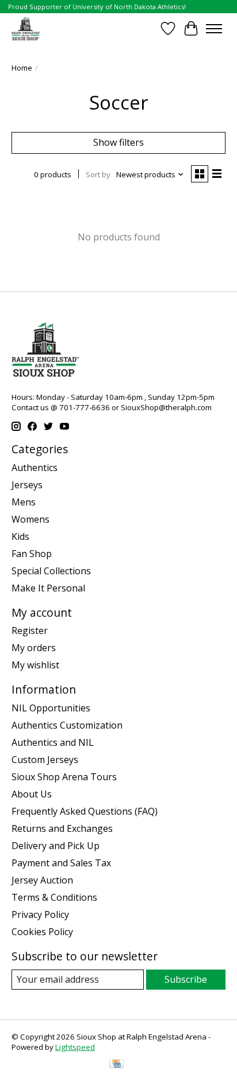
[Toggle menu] (213, 28)
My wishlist (35, 665)
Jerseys (27, 484)
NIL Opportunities (51, 708)
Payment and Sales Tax (61, 863)
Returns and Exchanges (62, 828)
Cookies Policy (42, 931)
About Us (32, 794)
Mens (24, 502)
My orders (34, 647)
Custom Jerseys (45, 759)
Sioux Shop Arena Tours (64, 776)
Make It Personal (48, 588)
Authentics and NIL (53, 742)
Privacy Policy (40, 914)
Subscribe (186, 979)
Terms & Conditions (54, 897)
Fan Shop (32, 553)
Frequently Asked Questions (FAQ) (85, 811)
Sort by (98, 174)
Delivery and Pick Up (56, 845)
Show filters (118, 142)
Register (30, 630)
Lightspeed (75, 1047)
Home (22, 68)
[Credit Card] (116, 1065)
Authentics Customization (67, 725)
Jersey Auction (42, 880)
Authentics (35, 467)
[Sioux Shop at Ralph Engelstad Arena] (26, 28)
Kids (20, 536)
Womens (30, 519)
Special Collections (51, 571)
